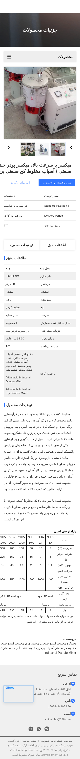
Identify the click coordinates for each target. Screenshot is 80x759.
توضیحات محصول (21, 245)
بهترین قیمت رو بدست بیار (56, 182)
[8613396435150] (39, 730)
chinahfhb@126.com (58, 719)
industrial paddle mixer (60, 652)
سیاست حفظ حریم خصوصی (56, 740)
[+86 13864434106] (31, 730)
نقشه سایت (30, 740)
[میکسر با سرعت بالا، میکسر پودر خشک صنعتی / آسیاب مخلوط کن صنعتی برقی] (40, 103)
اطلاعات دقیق (57, 245)
